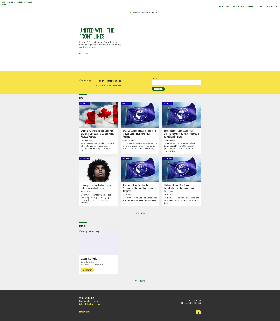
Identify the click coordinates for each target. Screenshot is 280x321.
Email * (154, 79)
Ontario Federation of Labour (90, 304)
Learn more (83, 53)
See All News (140, 213)
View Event (87, 270)
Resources (272, 6)
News (250, 6)
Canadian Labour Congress (89, 301)
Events (260, 6)
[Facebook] (198, 312)
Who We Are (238, 6)
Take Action (223, 6)
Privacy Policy (84, 311)
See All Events (140, 281)
